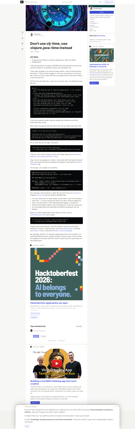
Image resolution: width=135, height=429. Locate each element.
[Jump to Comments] (22, 38)
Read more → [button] (35, 402)
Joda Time (41, 195)
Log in (100, 2)
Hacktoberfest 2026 (95, 74)
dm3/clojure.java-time (37, 215)
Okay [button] (27, 426)
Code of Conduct (52, 340)
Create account (109, 2)
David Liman (37, 34)
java (32, 51)
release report (68, 228)
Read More (34, 317)
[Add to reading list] (22, 44)
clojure (37, 51)
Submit (36, 336)
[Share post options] (22, 54)
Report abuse (61, 340)
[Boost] (22, 49)
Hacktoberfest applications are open (49, 303)
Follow (101, 12)
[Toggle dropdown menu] (82, 245)
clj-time (75, 193)
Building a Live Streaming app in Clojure (100, 40)
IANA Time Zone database (63, 231)
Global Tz (36, 231)
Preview (43, 336)
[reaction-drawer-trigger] (22, 33)
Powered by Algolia (66, 2)
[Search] (26, 2)
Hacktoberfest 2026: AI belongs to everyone (99, 65)
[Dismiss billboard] (116, 406)
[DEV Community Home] (22, 2)
